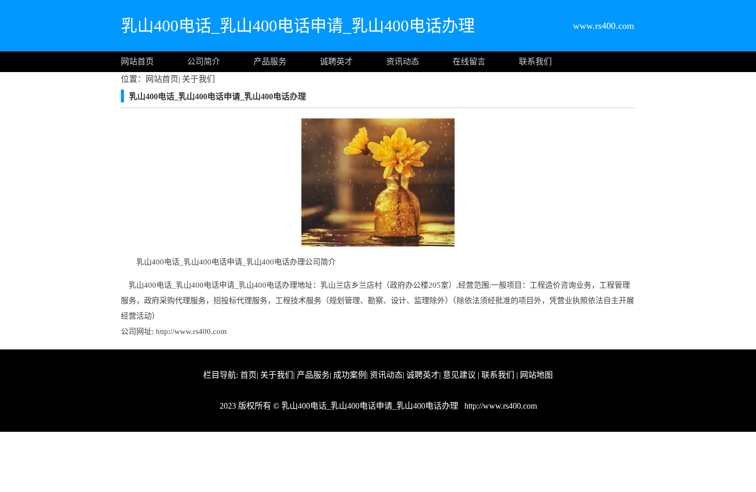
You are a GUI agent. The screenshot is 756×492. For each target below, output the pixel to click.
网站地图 (536, 375)
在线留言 (469, 61)
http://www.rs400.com (191, 331)
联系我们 (535, 61)
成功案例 (349, 375)
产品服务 (270, 61)
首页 (248, 375)
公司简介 (203, 61)
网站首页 (137, 61)
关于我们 (197, 79)
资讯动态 (402, 61)
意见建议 (459, 375)
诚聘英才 (336, 61)
